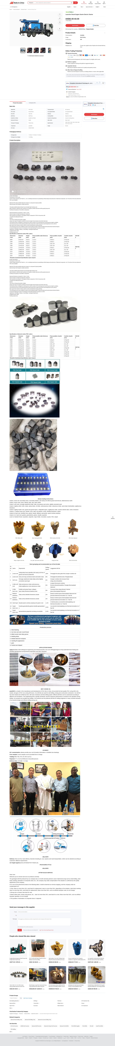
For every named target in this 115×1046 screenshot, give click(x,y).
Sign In (67, 96)
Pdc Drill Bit (84, 1026)
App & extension (89, 6)
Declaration (71, 1040)
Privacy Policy (77, 1040)
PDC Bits (59, 1000)
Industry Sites (66, 1036)
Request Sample (90, 29)
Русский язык (45, 1037)
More (11, 1031)
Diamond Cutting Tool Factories (50, 1026)
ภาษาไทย (79, 1037)
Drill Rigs (35, 1000)
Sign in (104, 3)
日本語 (72, 1037)
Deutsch (55, 1037)
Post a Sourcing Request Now (47, 930)
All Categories (14, 6)
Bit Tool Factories (14, 1026)
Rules (104, 6)
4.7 (89, 105)
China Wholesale (52, 1036)
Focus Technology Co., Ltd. (49, 1040)
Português (35, 1037)
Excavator (36, 1005)
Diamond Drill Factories (36, 1026)
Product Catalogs (28, 998)
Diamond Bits (12, 1003)
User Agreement (65, 1040)
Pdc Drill (91, 1026)
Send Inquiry (75, 25)
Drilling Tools (60, 1003)
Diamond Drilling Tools (32, 9)
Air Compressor (84, 1005)
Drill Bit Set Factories (25, 1026)
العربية (64, 1037)
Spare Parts (12, 1005)
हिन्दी (75, 1037)
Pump (82, 1003)
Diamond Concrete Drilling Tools (44, 1019)
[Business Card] (103, 108)
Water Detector (61, 1005)
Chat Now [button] (96, 25)
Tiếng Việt (88, 1037)
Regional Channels (73, 1036)
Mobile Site (86, 1036)
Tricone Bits (36, 1003)
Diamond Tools (23, 9)
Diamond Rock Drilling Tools (16, 1019)
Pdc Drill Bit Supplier (75, 1026)
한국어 (68, 1037)
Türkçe (83, 1037)
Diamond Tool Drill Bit (64, 1026)
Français (40, 1037)
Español (30, 1037)
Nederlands (60, 1037)
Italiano (51, 1037)
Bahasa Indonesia (94, 1037)
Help (82, 6)
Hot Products (24, 1036)
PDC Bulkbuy (13, 1029)
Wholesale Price (59, 1036)
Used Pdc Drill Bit (99, 1026)
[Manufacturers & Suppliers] (17, 2)
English (26, 1037)
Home (11, 9)
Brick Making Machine (14, 1000)
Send (20, 930)
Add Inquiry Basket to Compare (36, 55)
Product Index (80, 1036)
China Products (31, 1036)
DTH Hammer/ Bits (85, 1000)
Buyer (75, 6)
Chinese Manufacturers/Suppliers (42, 1036)
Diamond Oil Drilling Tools (30, 1019)
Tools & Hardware (16, 9)
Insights (91, 1036)
